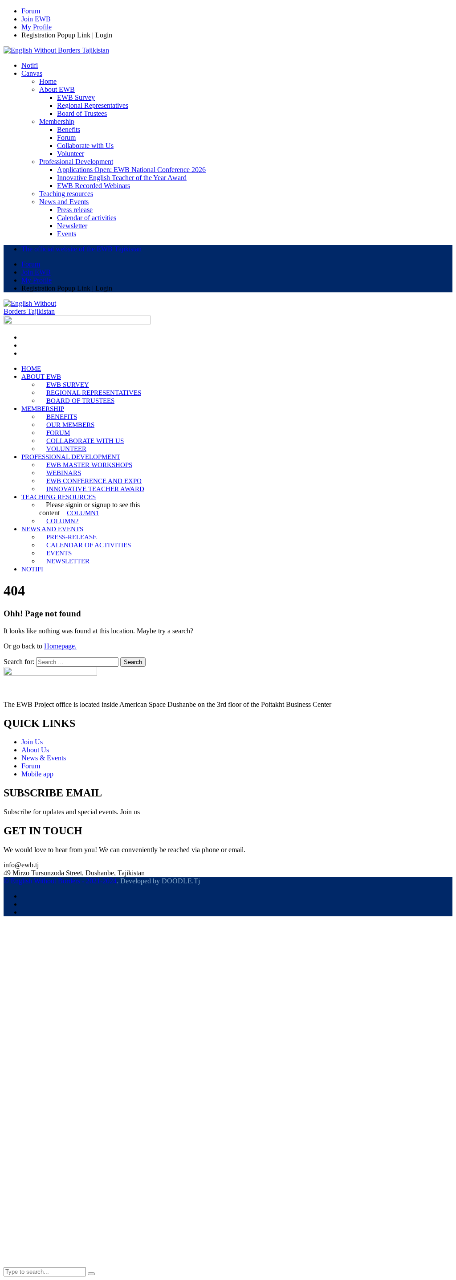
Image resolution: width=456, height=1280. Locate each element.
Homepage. (60, 646)
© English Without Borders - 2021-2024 (60, 881)
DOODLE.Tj (181, 881)
